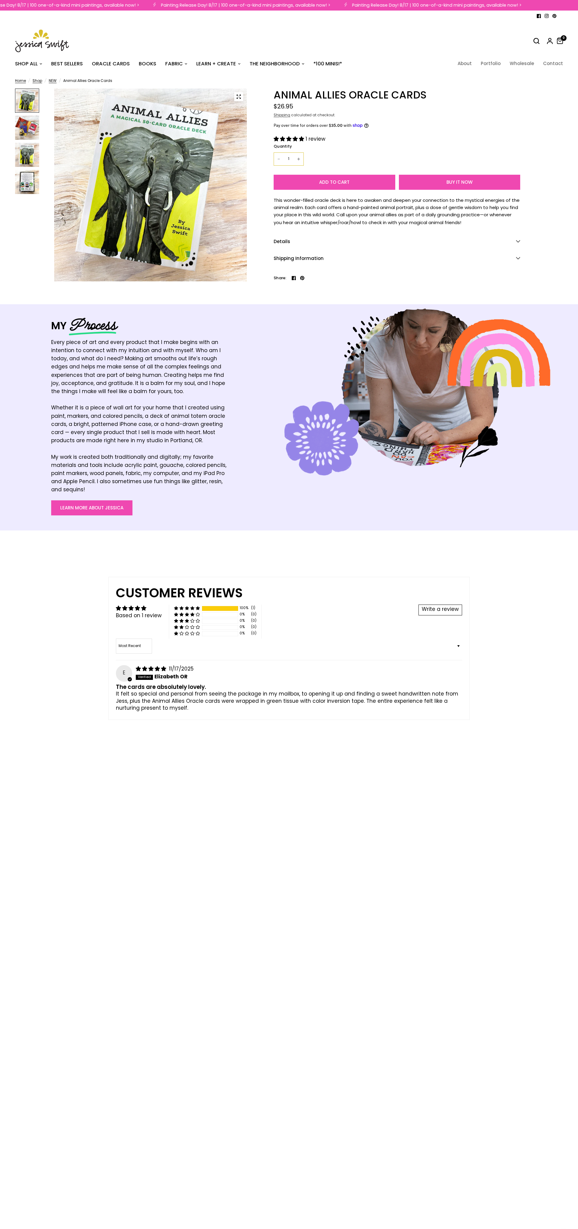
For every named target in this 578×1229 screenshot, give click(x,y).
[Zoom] (238, 96)
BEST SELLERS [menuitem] (67, 63)
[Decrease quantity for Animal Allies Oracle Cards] (279, 159)
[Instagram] (547, 16)
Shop (37, 81)
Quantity (283, 146)
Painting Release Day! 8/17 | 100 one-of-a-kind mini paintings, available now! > (237, 5)
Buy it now (459, 182)
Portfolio (491, 63)
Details (282, 241)
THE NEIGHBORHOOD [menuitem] (275, 63)
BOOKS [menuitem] (147, 63)
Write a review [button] (440, 609)
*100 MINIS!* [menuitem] (327, 63)
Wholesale (522, 63)
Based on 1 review (139, 616)
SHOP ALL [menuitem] (26, 63)
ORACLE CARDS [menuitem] (111, 63)
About (465, 63)
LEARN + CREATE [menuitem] (216, 63)
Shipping (282, 115)
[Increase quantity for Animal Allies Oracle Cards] (298, 159)
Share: (280, 278)
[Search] (536, 41)
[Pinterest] (554, 16)
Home (20, 81)
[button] (290, 139)
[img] (152, 669)
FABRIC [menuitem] (174, 63)
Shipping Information (299, 258)
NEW (53, 81)
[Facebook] (539, 16)
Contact (553, 63)
